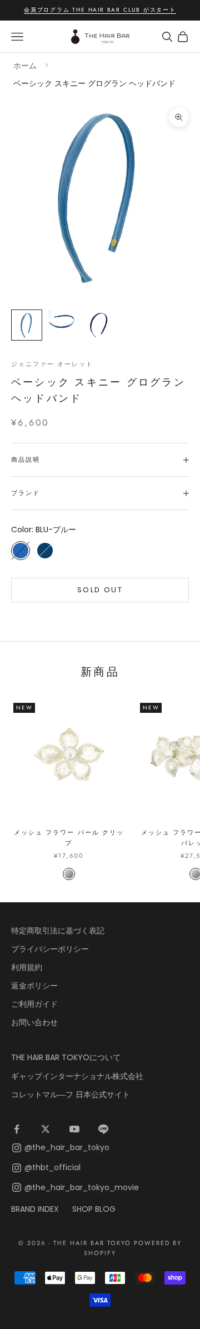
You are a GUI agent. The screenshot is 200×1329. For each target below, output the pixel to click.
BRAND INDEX (35, 1209)
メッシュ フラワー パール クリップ (68, 837)
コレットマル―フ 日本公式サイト (70, 1094)
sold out (100, 589)
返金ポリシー (34, 985)
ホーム (25, 65)
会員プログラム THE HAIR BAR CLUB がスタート (100, 10)
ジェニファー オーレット (52, 363)
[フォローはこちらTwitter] (45, 1129)
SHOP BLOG (94, 1209)
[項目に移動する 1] (26, 325)
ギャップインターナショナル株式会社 (77, 1076)
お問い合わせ (34, 1022)
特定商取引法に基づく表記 (57, 930)
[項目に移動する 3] (97, 325)
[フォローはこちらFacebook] (16, 1129)
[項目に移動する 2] (62, 321)
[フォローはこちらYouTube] (74, 1129)
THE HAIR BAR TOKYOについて (66, 1057)
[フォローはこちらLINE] (103, 1129)
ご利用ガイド (34, 1004)
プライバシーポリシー (50, 949)
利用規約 (26, 967)
